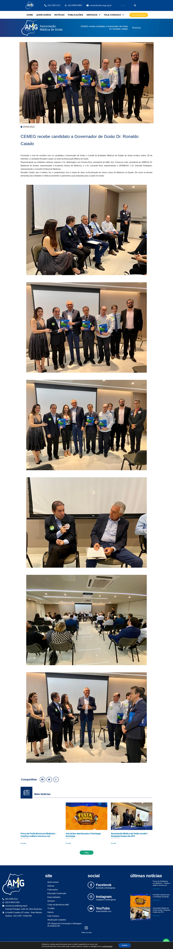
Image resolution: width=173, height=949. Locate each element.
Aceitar (124, 945)
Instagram (104, 897)
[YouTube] (91, 908)
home (30, 15)
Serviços (91, 15)
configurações (107, 946)
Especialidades (53, 897)
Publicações (75, 15)
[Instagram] (91, 896)
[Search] (135, 5)
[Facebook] (91, 885)
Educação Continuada (56, 893)
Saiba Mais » (157, 889)
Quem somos (43, 15)
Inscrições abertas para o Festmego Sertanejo (161, 896)
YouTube (103, 908)
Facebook (103, 885)
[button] (42, 779)
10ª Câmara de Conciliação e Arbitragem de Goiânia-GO (64, 925)
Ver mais (23, 843)
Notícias (59, 15)
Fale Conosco (112, 15)
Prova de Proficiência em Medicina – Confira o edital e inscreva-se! (38, 834)
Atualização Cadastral (56, 920)
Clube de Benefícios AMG (58, 905)
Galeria (50, 912)
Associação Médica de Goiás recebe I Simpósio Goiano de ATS (129, 834)
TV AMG (50, 908)
